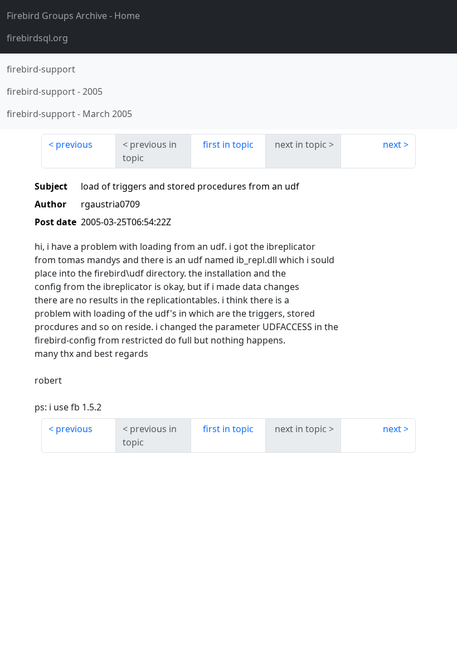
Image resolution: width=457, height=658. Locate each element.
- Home (73, 15)
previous (74, 144)
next (392, 144)
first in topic (228, 144)
